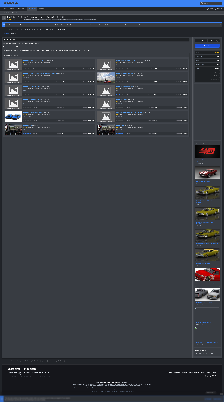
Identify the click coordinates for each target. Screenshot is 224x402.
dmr (53, 19)
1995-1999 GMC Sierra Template (205, 302)
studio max (93, 19)
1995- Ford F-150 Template (203, 322)
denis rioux (48, 19)
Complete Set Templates (203, 181)
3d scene (28, 19)
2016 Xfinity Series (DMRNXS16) (42, 62)
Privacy (208, 372)
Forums (170, 372)
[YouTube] (213, 376)
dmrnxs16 (58, 19)
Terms (203, 372)
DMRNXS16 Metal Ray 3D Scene (33, 112)
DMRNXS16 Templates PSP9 (32, 87)
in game (65, 19)
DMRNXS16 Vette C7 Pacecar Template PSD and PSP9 (40, 74)
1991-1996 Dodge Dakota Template (206, 283)
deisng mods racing (37, 19)
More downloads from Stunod (204, 143)
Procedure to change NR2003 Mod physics (129, 112)
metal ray (71, 19)
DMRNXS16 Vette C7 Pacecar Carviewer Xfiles (130, 61)
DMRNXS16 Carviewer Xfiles (32, 99)
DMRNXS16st (27, 125)
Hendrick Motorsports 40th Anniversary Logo (207, 160)
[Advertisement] (207, 112)
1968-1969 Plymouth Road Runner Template (206, 201)
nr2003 (86, 19)
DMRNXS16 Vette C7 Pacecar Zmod (34, 61)
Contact (214, 372)
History (13, 33)
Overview (6, 33)
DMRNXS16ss (120, 125)
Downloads (177, 372)
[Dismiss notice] (220, 25)
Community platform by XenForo (104, 391)
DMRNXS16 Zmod (121, 99)
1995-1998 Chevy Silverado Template (207, 342)
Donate (191, 372)
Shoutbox (197, 372)
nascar (81, 19)
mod (76, 19)
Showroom (184, 372)
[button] (15, 9)
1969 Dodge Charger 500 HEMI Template (205, 223)
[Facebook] (205, 376)
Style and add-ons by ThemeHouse (126, 391)
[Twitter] (207, 376)
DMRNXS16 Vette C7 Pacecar (125, 74)
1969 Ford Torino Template (203, 263)
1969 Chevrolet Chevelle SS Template (207, 243)
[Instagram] (210, 376)
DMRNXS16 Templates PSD (124, 87)
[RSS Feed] (215, 376)
